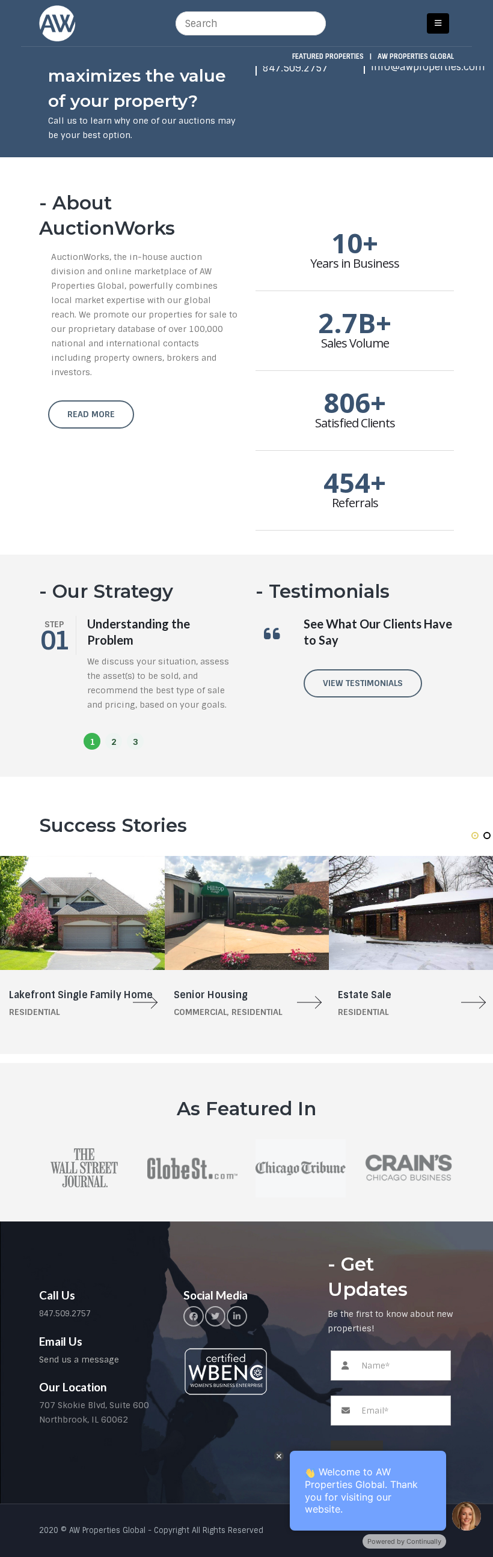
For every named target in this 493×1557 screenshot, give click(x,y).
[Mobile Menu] (438, 23)
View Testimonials (363, 683)
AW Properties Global (416, 56)
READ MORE (91, 414)
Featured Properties (328, 56)
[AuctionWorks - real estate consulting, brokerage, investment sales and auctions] (57, 23)
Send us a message (79, 1359)
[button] (92, 741)
